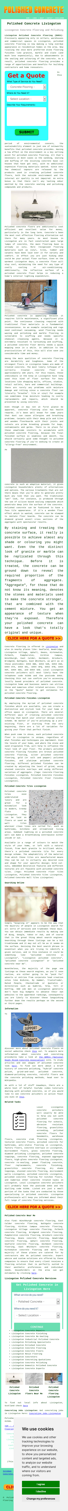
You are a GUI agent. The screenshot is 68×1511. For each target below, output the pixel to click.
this (34, 1051)
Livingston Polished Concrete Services (30, 1278)
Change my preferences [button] (41, 1498)
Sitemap (7, 1471)
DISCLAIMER (59, 18)
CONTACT (50, 18)
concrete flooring (38, 155)
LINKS (34, 18)
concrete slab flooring (31, 1139)
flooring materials (28, 167)
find (14, 1221)
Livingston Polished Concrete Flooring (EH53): (34, 35)
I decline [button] (41, 1491)
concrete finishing (49, 1165)
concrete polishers (16, 673)
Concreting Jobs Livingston (45, 1413)
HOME (28, 18)
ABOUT (42, 18)
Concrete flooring (15, 647)
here (14, 1066)
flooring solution (15, 1264)
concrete (57, 681)
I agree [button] (41, 1484)
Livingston (52, 647)
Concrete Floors (12, 1474)
